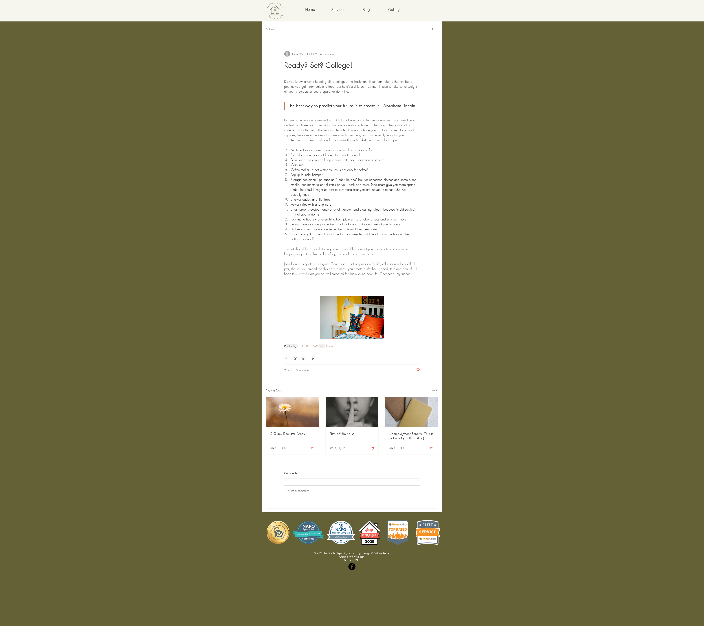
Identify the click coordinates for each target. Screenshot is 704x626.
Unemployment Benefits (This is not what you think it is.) (411, 435)
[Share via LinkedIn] (304, 358)
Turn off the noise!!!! (344, 433)
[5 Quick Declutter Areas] (292, 412)
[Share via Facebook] (286, 358)
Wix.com (359, 556)
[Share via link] (313, 358)
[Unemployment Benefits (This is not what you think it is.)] (411, 412)
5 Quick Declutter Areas (287, 433)
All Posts (270, 28)
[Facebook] (351, 566)
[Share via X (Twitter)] (295, 358)
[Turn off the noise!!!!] (352, 412)
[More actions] (417, 54)
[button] (433, 28)
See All (434, 390)
